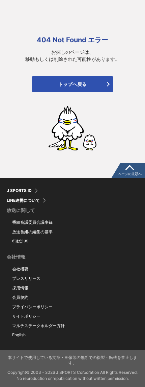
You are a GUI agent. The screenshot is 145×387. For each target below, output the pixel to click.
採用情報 (20, 287)
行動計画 (20, 241)
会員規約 (20, 297)
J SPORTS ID (19, 190)
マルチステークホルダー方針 (38, 325)
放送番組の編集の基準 (32, 231)
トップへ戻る (72, 84)
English (19, 334)
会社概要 (20, 268)
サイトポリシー (26, 316)
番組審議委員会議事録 (32, 222)
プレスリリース (26, 278)
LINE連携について (23, 200)
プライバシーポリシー (32, 306)
